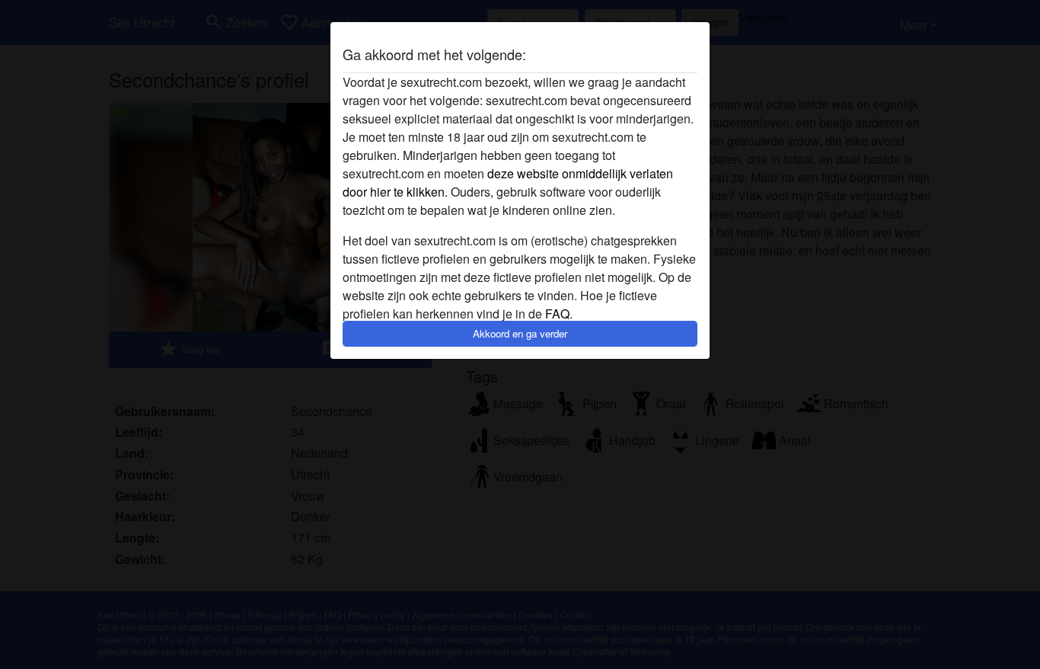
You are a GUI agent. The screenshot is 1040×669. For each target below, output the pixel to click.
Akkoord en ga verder (520, 333)
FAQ (557, 313)
